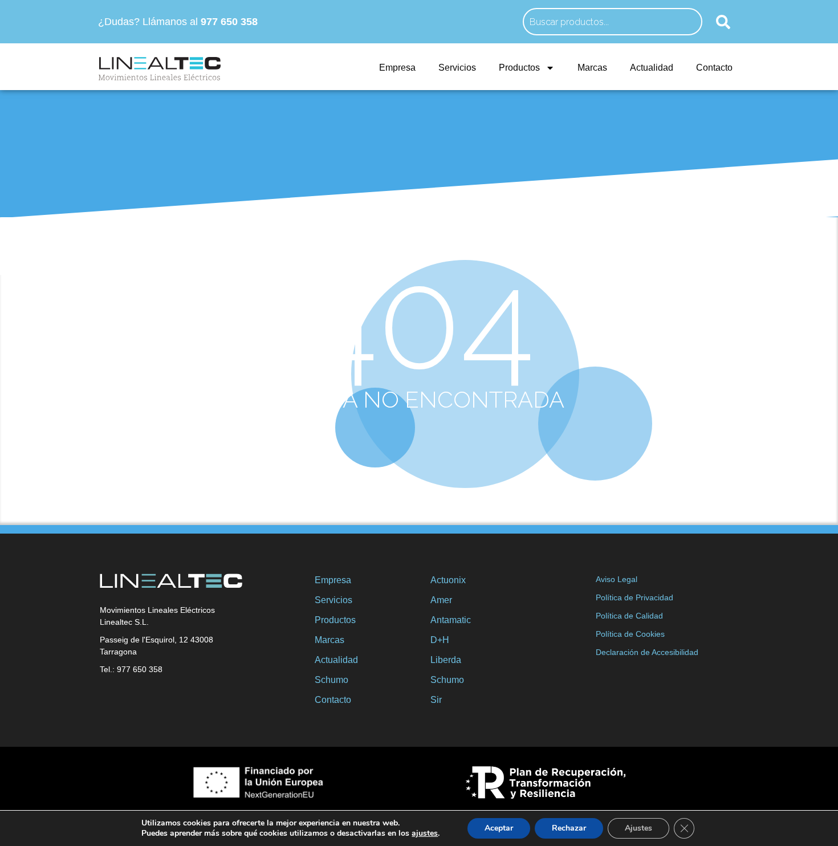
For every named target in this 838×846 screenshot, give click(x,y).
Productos (519, 67)
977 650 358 (229, 21)
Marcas (592, 67)
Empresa (397, 67)
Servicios (457, 67)
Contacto (714, 67)
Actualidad (651, 67)
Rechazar (569, 828)
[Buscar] (723, 21)
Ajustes (638, 828)
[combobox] (612, 21)
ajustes (425, 833)
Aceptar (499, 828)
